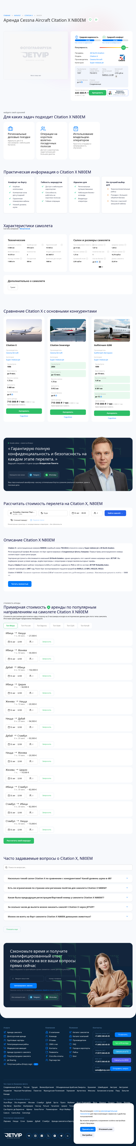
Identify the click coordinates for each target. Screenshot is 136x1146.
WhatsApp (52, 475)
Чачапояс (55, 1106)
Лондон (111, 1102)
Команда (53, 1036)
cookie (96, 1111)
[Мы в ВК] (29, 1135)
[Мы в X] (48, 1135)
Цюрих (64, 1106)
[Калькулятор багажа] (116, 76)
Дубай (48, 1102)
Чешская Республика (22, 1091)
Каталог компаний (80, 1036)
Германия (71, 1091)
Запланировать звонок (23, 986)
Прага (62, 1102)
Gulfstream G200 (103, 345)
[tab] (100, 267)
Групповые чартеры (15, 1040)
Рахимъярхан (51, 1109)
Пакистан (37, 1091)
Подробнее (24, 416)
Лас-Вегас (8, 1106)
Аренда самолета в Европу (63, 1121)
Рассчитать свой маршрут (19, 840)
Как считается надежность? (83, 43)
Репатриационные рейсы (18, 1044)
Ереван (30, 1121)
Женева (127, 1102)
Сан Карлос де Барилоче (14, 1109)
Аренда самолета (14, 1032)
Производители (79, 1040)
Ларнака (7, 1121)
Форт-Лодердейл (84, 1102)
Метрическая (25, 229)
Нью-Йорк (8, 1102)
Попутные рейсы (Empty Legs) (21, 1064)
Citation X (94, 56)
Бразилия (92, 1087)
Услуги (7, 1028)
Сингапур (26, 1113)
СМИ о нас (53, 1044)
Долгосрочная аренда (16, 1036)
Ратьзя (46, 1106)
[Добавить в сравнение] (96, 19)
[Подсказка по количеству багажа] (82, 82)
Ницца (15, 1121)
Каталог (17, 15)
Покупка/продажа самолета (19, 1056)
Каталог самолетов (81, 1032)
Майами (71, 1102)
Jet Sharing (11, 1060)
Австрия (113, 1087)
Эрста (55, 1102)
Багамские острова (105, 1091)
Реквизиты (53, 1052)
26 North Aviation (97, 53)
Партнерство (54, 1060)
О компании (54, 1032)
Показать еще (12, 929)
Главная (7, 15)
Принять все (87, 1129)
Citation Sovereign (60, 345)
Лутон (119, 1102)
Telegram (36, 475)
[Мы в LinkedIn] (67, 1135)
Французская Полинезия (54, 1091)
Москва (31, 1102)
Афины (29, 1109)
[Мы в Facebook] (42, 1135)
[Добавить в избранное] (90, 19)
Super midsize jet (97, 63)
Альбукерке (28, 1106)
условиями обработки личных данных (47, 990)
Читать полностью (19, 584)
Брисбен (17, 1106)
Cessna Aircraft (96, 59)
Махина (102, 1102)
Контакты (53, 1048)
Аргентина (81, 1091)
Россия (26, 1087)
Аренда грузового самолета (19, 1052)
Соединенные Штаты (12, 1087)
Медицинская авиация (16, 1048)
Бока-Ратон (39, 1109)
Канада (7, 1094)
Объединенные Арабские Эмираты (71, 1087)
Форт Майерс (65, 1109)
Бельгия (125, 1091)
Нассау (38, 1106)
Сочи (22, 1121)
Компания (50, 1028)
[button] (79, 513)
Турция (35, 1087)
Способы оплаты (56, 1056)
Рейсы (75, 1052)
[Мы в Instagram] (35, 1135)
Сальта (6, 1113)
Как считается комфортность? (111, 43)
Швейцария (103, 1087)
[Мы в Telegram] (61, 1135)
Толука (72, 1106)
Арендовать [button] (24, 411)
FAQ (74, 1044)
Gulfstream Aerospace (103, 353)
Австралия (123, 1087)
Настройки (87, 1135)
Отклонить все (105, 1129)
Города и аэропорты (81, 1048)
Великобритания (47, 1087)
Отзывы (52, 1040)
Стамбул (40, 1102)
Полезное (73, 1028)
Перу (118, 1091)
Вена (95, 1102)
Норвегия (8, 1091)
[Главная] (13, 1135)
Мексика (91, 1091)
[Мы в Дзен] (54, 1135)
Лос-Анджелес (20, 1102)
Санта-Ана (16, 1113)
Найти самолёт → (115, 513)
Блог (75, 1056)
